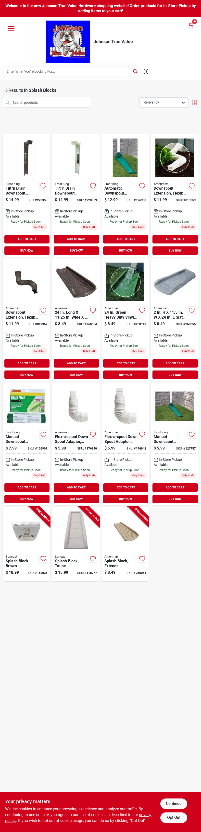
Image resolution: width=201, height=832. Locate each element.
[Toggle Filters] (195, 102)
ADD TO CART (27, 239)
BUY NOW (26, 250)
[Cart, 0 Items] (191, 25)
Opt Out (173, 817)
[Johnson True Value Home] (68, 42)
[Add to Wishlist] (43, 186)
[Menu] (11, 28)
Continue (173, 803)
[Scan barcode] (146, 71)
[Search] (135, 71)
